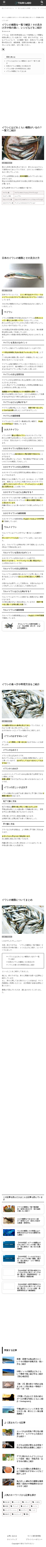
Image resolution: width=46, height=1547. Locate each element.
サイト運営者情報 (34, 1536)
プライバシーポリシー (34, 1539)
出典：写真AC (7, 163)
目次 (8, 57)
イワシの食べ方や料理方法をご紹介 (18, 68)
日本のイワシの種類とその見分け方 (18, 66)
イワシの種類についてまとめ (16, 71)
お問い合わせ (12, 1536)
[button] (41, 773)
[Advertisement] (23, 99)
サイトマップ (12, 1539)
